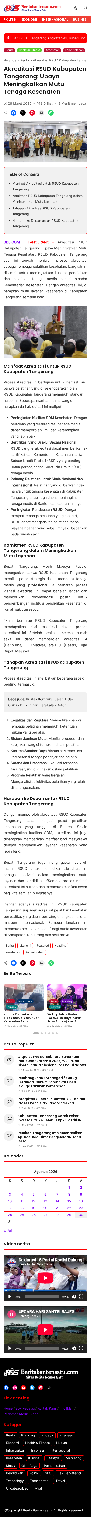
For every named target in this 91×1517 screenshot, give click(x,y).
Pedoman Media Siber (21, 1414)
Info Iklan (67, 1408)
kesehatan (13, 952)
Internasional (55, 19)
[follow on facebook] (6, 1387)
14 (57, 1201)
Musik (10, 1466)
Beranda (10, 60)
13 (45, 1201)
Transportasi (39, 1481)
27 (45, 1215)
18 (22, 1208)
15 (69, 1201)
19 (33, 1208)
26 (34, 1215)
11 (22, 1201)
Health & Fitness (29, 50)
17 (10, 1208)
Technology (15, 1481)
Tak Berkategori (70, 1473)
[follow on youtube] (23, 1387)
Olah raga (29, 1466)
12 (33, 1201)
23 (81, 1208)
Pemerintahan (74, 50)
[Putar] (9, 1296)
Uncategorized (17, 1488)
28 (57, 1215)
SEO (48, 1473)
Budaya (47, 1435)
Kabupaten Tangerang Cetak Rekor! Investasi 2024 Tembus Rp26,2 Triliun (49, 1118)
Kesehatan (53, 50)
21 (57, 1208)
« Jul (8, 1230)
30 (81, 1215)
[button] (76, 8)
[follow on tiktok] (49, 1387)
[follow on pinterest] (40, 1387)
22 (69, 1208)
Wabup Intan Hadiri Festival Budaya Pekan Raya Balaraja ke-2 (64, 1017)
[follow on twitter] (32, 1387)
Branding (67, 1001)
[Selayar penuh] (81, 1296)
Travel (60, 1481)
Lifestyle (53, 1458)
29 (69, 1215)
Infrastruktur (25, 1001)
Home (8, 1408)
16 (81, 1201)
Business (81, 19)
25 (22, 1215)
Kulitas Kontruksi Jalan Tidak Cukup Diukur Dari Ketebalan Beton (21, 1017)
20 (45, 1208)
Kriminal (34, 1458)
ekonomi (25, 945)
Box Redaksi (25, 1408)
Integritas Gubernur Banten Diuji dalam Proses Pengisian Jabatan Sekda (51, 1101)
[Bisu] (73, 1296)
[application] (45, 1278)
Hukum (61, 1443)
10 (10, 1201)
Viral (38, 1488)
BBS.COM (13, 242)
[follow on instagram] (14, 1387)
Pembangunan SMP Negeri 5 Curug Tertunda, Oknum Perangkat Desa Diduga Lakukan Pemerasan (47, 1082)
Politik (10, 19)
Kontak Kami (47, 1408)
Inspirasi (11, 1006)
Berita (10, 50)
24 (10, 1215)
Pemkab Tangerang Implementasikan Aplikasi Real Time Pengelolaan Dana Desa (50, 1137)
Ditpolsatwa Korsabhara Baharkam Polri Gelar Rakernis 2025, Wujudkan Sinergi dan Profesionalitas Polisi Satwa (52, 1060)
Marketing (73, 1458)
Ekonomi (29, 19)
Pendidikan (14, 1473)
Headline (60, 945)
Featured (43, 945)
